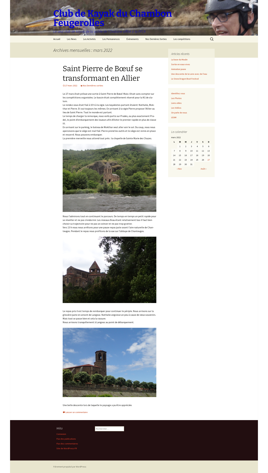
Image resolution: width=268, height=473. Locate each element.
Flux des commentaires (67, 443)
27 (209, 159)
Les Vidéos (176, 107)
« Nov (179, 168)
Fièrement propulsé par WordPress (69, 466)
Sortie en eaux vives (180, 64)
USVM (173, 117)
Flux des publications (66, 438)
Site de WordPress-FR (66, 448)
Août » (203, 168)
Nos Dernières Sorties (156, 39)
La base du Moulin (179, 59)
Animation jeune (178, 69)
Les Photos (176, 98)
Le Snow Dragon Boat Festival (185, 78)
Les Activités (89, 39)
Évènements (132, 39)
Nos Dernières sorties (93, 85)
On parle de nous (179, 112)
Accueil (56, 39)
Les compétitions (181, 39)
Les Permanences (111, 39)
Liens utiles (176, 103)
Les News (71, 39)
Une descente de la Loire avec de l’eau (189, 74)
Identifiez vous (178, 93)
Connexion (61, 434)
